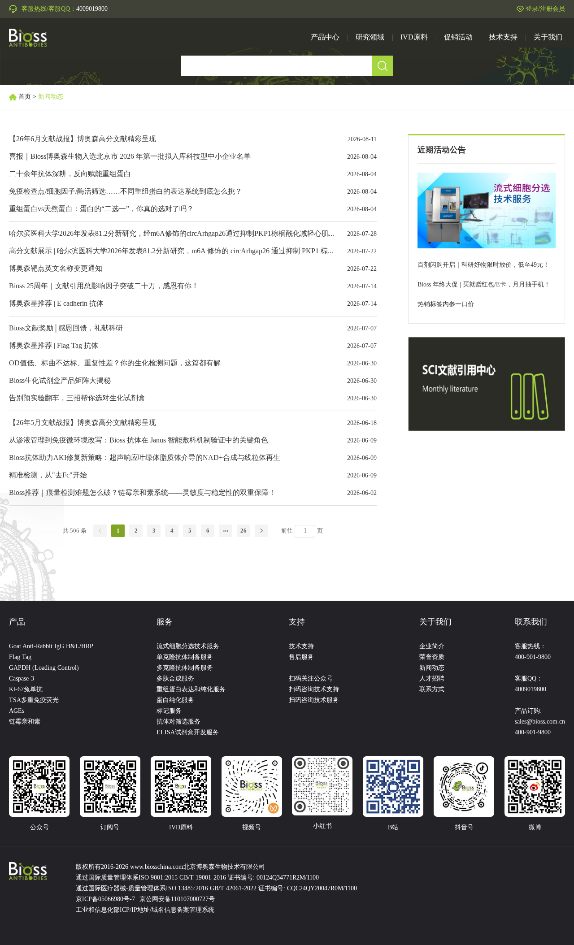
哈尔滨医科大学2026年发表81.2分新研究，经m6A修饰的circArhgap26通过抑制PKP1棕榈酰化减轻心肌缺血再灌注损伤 (194, 234)
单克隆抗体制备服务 (185, 657)
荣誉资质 (431, 657)
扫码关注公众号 (311, 679)
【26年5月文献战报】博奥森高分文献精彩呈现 (82, 423)
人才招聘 (431, 679)
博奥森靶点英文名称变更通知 (55, 269)
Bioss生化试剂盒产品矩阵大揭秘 (60, 381)
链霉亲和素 (24, 722)
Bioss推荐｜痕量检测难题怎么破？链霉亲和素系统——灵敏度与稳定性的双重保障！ (142, 493)
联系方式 (431, 689)
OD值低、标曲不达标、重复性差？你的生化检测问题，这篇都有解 (115, 363)
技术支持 (301, 646)
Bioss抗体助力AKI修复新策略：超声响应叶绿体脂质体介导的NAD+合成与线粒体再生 (144, 458)
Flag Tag (20, 657)
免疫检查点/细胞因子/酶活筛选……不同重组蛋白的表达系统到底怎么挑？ (125, 191)
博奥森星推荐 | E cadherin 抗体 (56, 304)
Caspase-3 (21, 679)
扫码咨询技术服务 (314, 700)
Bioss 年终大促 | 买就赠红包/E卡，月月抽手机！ (483, 285)
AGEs (16, 711)
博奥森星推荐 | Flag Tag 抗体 (53, 346)
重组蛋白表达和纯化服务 (191, 689)
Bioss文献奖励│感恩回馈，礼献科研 (66, 328)
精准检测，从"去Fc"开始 (48, 475)
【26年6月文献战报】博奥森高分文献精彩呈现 (82, 139)
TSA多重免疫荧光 (34, 700)
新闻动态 (431, 668)
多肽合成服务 (175, 679)
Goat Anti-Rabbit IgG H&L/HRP (51, 646)
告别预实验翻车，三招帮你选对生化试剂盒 (77, 398)
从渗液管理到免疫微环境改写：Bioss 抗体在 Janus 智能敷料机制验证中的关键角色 (138, 440)
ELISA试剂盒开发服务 (188, 732)
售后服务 (301, 657)
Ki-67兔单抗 (26, 689)
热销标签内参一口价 (445, 304)
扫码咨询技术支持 (314, 689)
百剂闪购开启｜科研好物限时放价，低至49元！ (483, 265)
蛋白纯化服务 (175, 700)
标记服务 (169, 711)
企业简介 (431, 646)
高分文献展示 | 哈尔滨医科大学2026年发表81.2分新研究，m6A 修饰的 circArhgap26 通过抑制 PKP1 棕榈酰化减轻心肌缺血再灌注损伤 (218, 251)
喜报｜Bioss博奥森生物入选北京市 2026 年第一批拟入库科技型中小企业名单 (130, 156)
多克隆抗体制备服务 (185, 668)
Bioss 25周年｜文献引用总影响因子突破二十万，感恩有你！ (104, 286)
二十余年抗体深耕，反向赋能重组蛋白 (70, 174)
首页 (24, 97)
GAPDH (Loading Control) (44, 668)
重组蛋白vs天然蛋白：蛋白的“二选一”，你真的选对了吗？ (101, 209)
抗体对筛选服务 (178, 722)
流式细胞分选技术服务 (188, 646)
